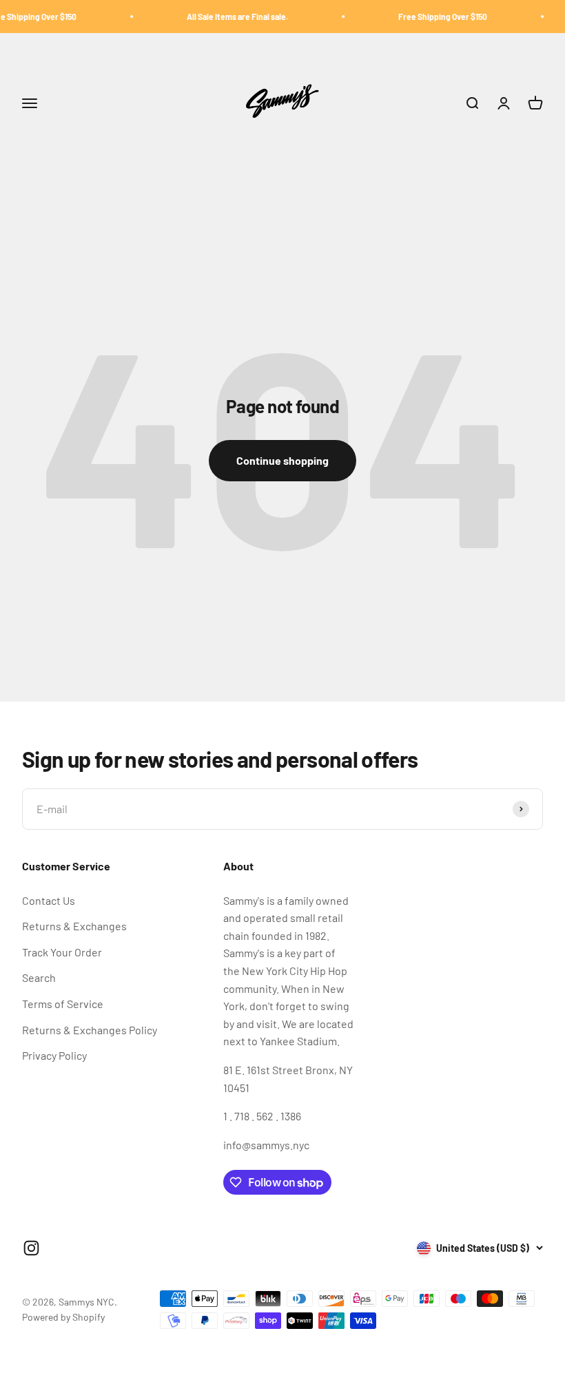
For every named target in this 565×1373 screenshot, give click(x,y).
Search (39, 977)
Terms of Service (62, 1003)
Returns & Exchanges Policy (89, 1029)
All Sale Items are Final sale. (226, 16)
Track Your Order (62, 951)
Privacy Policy (54, 1055)
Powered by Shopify (63, 1317)
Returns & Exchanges (74, 925)
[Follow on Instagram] (31, 1248)
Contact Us (48, 900)
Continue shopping (282, 460)
